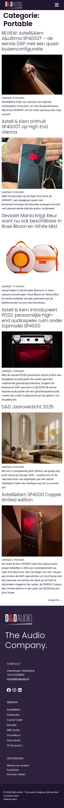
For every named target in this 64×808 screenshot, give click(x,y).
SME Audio (13, 730)
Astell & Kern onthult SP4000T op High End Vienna (25, 126)
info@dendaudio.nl (18, 679)
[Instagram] (14, 690)
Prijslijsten (13, 770)
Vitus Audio (14, 740)
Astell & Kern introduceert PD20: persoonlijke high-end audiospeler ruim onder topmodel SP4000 (32, 318)
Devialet (12, 725)
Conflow (22, 799)
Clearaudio (13, 715)
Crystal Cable (14, 720)
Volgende (55, 600)
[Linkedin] (20, 690)
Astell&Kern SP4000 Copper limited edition (31, 497)
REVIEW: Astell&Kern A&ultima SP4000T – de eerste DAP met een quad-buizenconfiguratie (31, 41)
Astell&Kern (14, 710)
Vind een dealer (16, 774)
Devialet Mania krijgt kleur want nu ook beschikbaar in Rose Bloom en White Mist (32, 221)
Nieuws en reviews (18, 765)
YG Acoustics (15, 745)
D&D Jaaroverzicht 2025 (27, 407)
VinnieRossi (13, 735)
